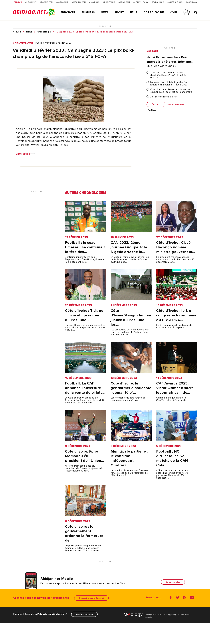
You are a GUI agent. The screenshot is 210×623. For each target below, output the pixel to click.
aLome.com (94, 2)
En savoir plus (173, 582)
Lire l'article (23, 153)
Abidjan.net (31, 2)
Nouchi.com (191, 2)
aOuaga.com (62, 2)
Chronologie (44, 32)
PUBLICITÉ (104, 26)
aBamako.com (46, 2)
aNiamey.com (109, 2)
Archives (152, 110)
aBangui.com (158, 2)
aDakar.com (124, 2)
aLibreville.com (140, 2)
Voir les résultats (175, 105)
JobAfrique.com (175, 2)
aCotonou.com (79, 2)
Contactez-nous (84, 614)
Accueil (17, 32)
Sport (119, 12)
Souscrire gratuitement (91, 598)
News (105, 12)
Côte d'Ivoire (154, 12)
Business (88, 12)
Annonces (67, 12)
